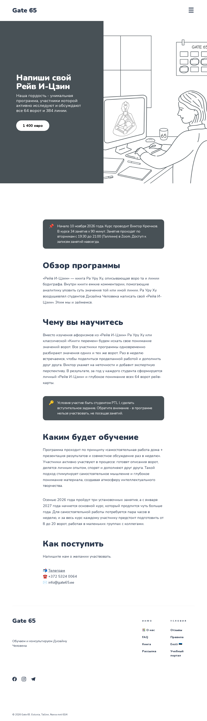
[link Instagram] (25, 680)
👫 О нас (148, 630)
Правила (177, 637)
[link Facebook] (15, 680)
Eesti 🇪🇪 (176, 644)
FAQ (145, 637)
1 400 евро (33, 125)
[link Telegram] (34, 680)
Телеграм (56, 570)
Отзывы (176, 630)
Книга (146, 644)
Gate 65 (24, 10)
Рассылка (149, 651)
